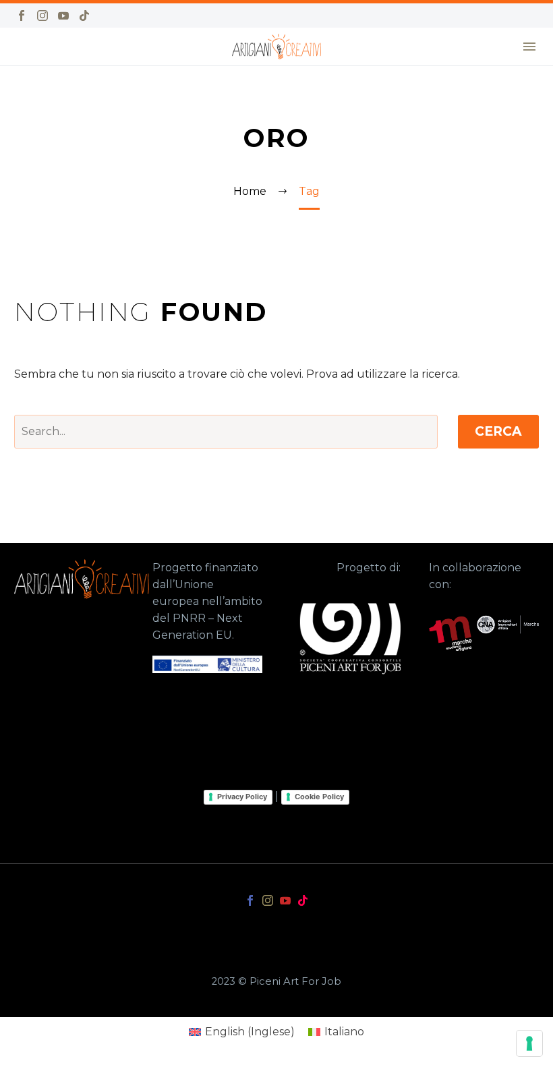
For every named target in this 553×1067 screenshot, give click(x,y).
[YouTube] (63, 15)
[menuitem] (241, 1031)
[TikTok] (84, 15)
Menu (529, 46)
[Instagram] (42, 15)
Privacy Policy (242, 796)
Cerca (498, 431)
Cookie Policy (319, 796)
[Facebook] (21, 15)
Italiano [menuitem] (344, 1031)
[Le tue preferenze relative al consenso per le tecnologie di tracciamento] (529, 1043)
